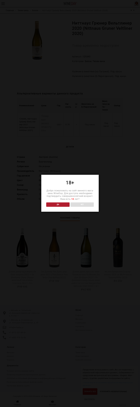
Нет (82, 204)
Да (58, 204)
